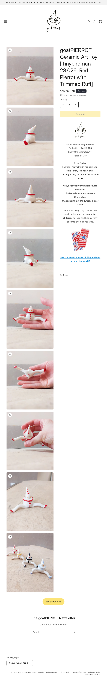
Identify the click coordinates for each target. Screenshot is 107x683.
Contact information (92, 675)
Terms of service (79, 672)
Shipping (63, 95)
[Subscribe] (74, 632)
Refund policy (51, 672)
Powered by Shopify (36, 672)
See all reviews (53, 601)
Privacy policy (65, 672)
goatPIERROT (23, 672)
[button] (5, 21)
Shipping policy (94, 672)
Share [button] (65, 275)
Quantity (63, 99)
